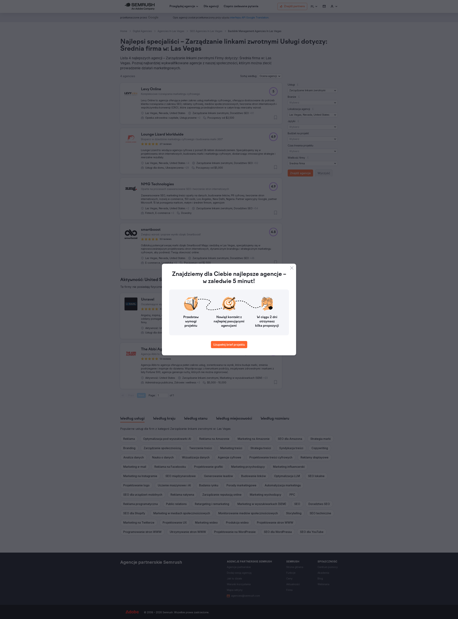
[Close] (292, 268)
